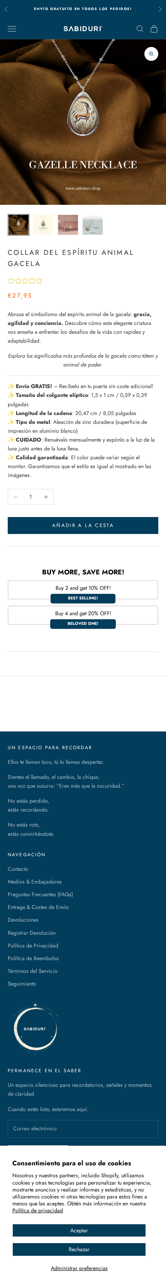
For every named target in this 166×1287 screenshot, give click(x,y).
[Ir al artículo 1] (18, 225)
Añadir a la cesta (83, 525)
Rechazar (79, 1249)
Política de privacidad (37, 1210)
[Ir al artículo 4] (92, 225)
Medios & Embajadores (35, 881)
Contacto (18, 869)
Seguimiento (22, 983)
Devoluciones (23, 920)
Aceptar (79, 1230)
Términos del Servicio (33, 971)
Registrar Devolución (32, 933)
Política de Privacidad (33, 945)
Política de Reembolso (33, 958)
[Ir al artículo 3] (68, 225)
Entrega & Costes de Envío (38, 907)
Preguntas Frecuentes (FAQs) (40, 894)
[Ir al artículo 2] (43, 225)
